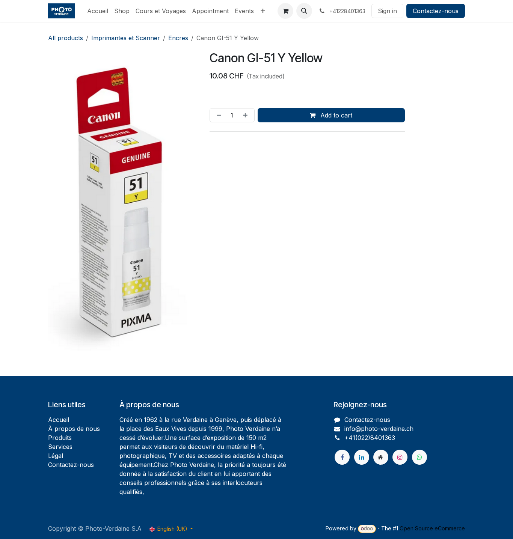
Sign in (387, 11)
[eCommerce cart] (285, 11)
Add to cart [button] (335, 115)
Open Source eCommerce (432, 528)
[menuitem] (97, 10)
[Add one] (246, 115)
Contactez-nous (436, 11)
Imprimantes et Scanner (125, 38)
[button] (304, 11)
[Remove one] (217, 115)
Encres (178, 38)
